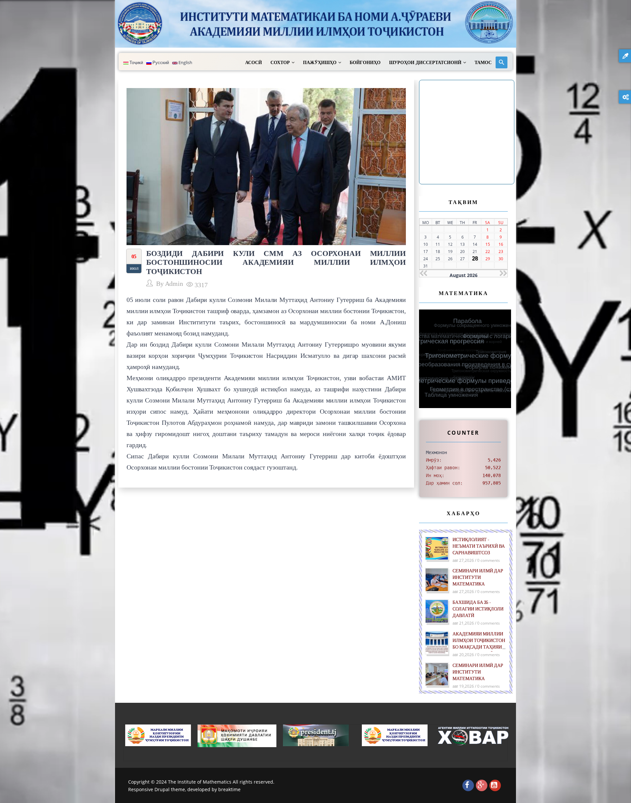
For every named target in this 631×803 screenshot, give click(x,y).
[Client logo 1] (395, 734)
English (184, 62)
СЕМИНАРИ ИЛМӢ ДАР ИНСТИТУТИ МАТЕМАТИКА (478, 577)
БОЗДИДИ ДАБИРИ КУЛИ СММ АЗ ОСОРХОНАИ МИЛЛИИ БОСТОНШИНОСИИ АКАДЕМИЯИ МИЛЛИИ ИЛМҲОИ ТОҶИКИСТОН (276, 262)
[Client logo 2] (473, 735)
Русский (160, 62)
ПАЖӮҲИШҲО (320, 62)
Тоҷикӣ (136, 62)
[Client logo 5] (316, 734)
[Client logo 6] (158, 734)
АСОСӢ (253, 62)
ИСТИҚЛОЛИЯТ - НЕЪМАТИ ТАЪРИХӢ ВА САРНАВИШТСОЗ (479, 546)
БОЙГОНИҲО (365, 62)
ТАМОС (483, 62)
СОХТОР (280, 62)
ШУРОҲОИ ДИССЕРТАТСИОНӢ (425, 62)
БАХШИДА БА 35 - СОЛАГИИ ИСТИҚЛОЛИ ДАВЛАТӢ (478, 609)
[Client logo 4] (237, 735)
